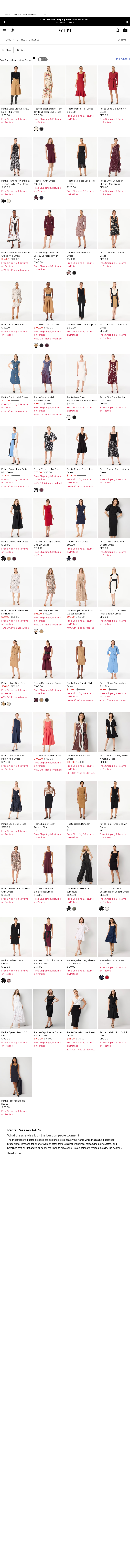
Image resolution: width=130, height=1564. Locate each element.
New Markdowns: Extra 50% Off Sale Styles (65, 20)
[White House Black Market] (64, 30)
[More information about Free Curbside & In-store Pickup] (34, 58)
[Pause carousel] (127, 22)
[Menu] (4, 30)
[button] (125, 30)
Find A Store (122, 58)
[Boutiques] (12, 30)
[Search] (117, 30)
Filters (8, 50)
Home (8, 39)
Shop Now (60, 23)
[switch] (43, 59)
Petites (20, 39)
